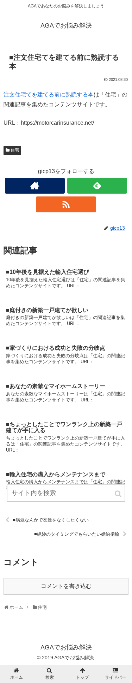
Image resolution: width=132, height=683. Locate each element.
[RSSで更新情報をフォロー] (66, 204)
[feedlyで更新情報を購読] (97, 186)
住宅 (15, 150)
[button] (118, 493)
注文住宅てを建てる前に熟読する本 (49, 95)
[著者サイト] (35, 186)
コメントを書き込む (66, 586)
